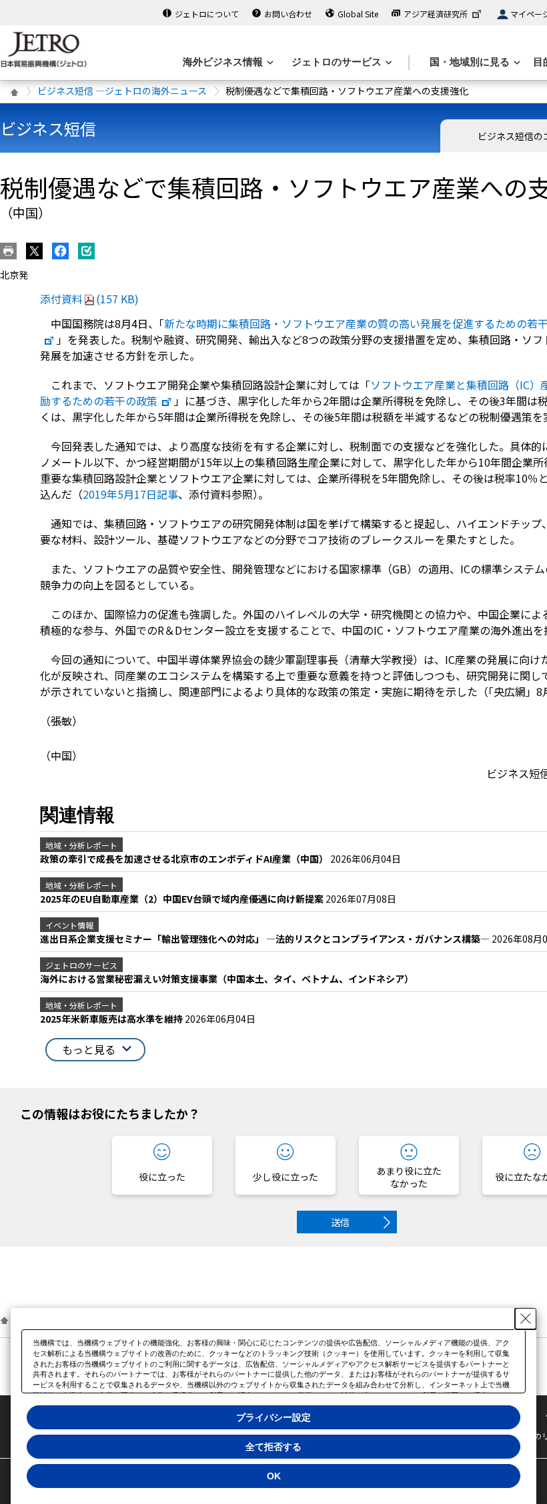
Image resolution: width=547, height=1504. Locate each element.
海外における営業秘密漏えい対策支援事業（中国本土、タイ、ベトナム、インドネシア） (227, 978)
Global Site (358, 13)
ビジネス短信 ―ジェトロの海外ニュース (122, 90)
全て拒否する (273, 1446)
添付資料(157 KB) (89, 299)
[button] (95, 1049)
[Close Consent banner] (525, 1318)
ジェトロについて (207, 13)
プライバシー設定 (273, 1417)
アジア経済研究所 (436, 13)
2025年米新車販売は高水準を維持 (112, 1018)
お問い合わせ (288, 13)
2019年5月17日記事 (130, 494)
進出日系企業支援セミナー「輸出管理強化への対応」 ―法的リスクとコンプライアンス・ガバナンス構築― (266, 938)
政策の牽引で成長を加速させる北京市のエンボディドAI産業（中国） (185, 858)
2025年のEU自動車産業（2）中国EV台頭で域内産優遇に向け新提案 (183, 898)
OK (274, 1476)
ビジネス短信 (48, 128)
